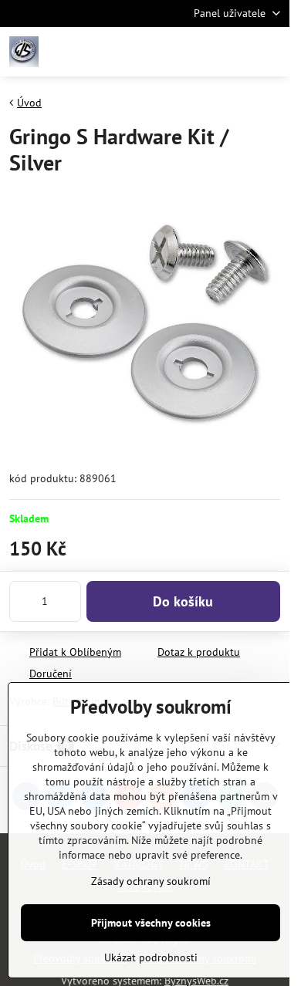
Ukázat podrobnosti (151, 957)
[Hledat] (196, 51)
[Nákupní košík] (233, 51)
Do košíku (183, 601)
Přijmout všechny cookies (151, 923)
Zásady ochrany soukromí (151, 881)
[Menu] (270, 51)
